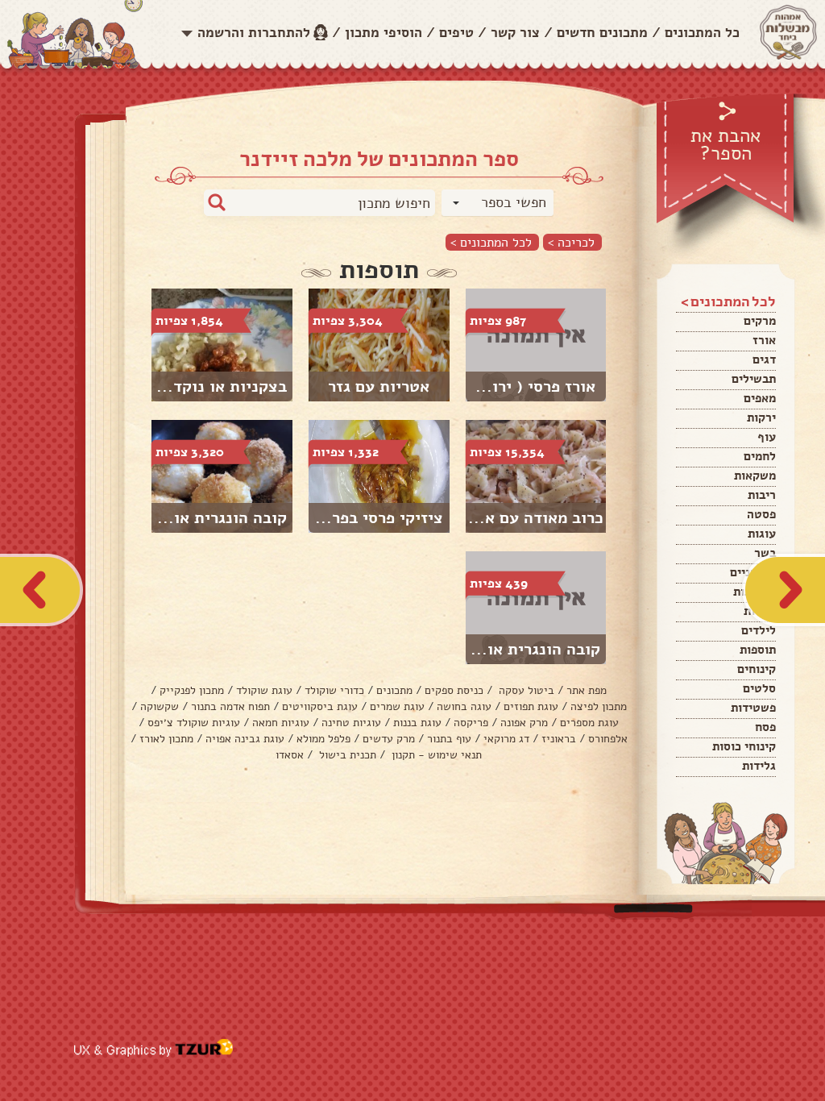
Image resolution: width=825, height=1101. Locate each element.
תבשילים (754, 379)
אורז (764, 340)
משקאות (755, 475)
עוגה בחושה (464, 706)
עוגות (762, 534)
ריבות (762, 495)
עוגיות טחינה (351, 722)
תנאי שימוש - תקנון (435, 754)
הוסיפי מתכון (383, 32)
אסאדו (290, 754)
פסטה (761, 514)
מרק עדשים (389, 738)
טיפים (456, 32)
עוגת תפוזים (531, 706)
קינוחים (756, 669)
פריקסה (471, 722)
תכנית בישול (346, 754)
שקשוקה (159, 706)
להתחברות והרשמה (253, 32)
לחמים (760, 456)
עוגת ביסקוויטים (320, 706)
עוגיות (760, 611)
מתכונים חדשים (602, 32)
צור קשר (515, 32)
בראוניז (558, 738)
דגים (764, 359)
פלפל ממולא (323, 738)
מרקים (760, 321)
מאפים (760, 398)
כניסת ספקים (454, 690)
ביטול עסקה (524, 690)
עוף (766, 437)
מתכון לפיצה (598, 706)
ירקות (761, 417)
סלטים (759, 688)
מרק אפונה (524, 722)
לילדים (758, 630)
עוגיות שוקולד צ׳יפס (193, 722)
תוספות (758, 650)
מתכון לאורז (166, 738)
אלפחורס (608, 738)
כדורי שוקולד (334, 690)
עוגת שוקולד (264, 690)
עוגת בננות (417, 722)
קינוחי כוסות (744, 746)
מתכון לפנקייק (192, 690)
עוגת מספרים (589, 722)
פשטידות (753, 708)
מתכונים (394, 690)
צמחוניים (753, 572)
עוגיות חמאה (280, 722)
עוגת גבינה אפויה (244, 738)
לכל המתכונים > (491, 242)
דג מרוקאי (506, 738)
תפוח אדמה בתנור (230, 706)
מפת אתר (586, 690)
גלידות (759, 766)
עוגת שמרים (397, 706)
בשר (765, 553)
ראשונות (754, 592)
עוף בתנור (449, 738)
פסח (765, 727)
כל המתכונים (702, 32)
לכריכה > (571, 242)
